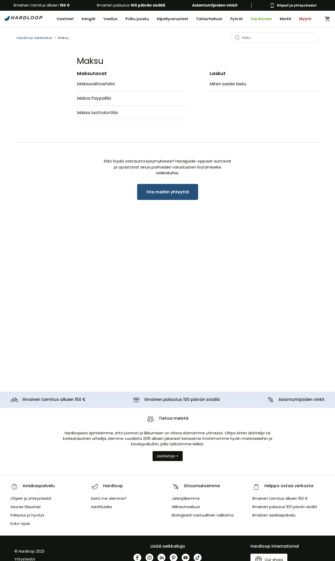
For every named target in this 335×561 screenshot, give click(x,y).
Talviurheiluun (209, 18)
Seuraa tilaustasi (25, 506)
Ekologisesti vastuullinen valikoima (203, 515)
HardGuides (101, 506)
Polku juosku (137, 18)
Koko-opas (20, 523)
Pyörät (236, 18)
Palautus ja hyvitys (27, 515)
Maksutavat (92, 73)
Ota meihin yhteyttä (167, 192)
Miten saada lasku (228, 84)
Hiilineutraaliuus (186, 506)
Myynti (305, 18)
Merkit (285, 18)
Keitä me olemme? (108, 498)
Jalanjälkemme (186, 498)
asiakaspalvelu (273, 515)
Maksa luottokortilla (97, 113)
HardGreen (261, 18)
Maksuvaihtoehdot (96, 84)
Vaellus (110, 18)
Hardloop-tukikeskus (34, 37)
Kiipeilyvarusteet (172, 18)
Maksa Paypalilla (94, 98)
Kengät (89, 18)
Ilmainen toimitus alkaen (42, 5)
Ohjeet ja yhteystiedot (31, 498)
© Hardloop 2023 (29, 551)
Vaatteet (65, 18)
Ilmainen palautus (131, 5)
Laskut (218, 73)
